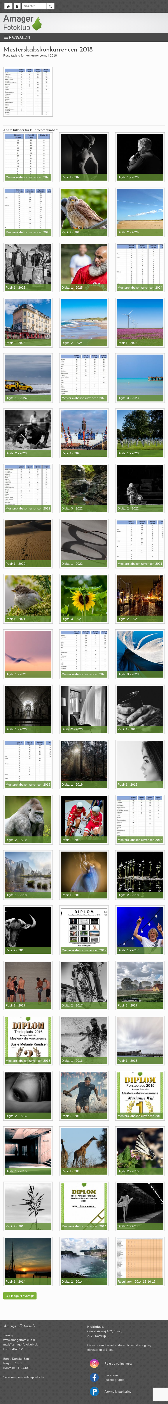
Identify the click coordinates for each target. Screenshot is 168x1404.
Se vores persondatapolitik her (24, 1377)
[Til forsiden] (8, 6)
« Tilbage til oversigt (20, 1296)
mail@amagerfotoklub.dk (20, 1344)
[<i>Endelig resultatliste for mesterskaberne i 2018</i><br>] (28, 91)
